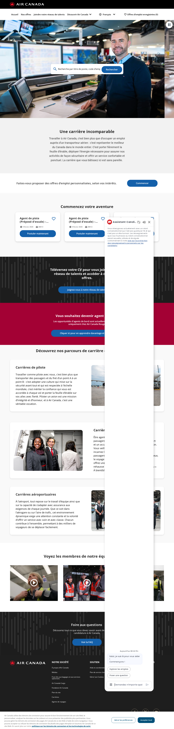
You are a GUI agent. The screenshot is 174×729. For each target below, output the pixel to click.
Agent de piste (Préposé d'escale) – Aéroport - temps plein (35, 220)
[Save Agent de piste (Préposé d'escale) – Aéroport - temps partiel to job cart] (103, 219)
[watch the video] (34, 583)
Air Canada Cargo (58, 683)
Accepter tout (146, 720)
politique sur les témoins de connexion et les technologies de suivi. (61, 726)
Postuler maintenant (37, 233)
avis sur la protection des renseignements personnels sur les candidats (127, 243)
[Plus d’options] (111, 684)
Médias (54, 672)
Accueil (14, 14)
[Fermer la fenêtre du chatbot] (149, 222)
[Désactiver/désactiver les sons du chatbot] (144, 222)
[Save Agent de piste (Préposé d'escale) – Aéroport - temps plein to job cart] (54, 219)
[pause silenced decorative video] (169, 24)
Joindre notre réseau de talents (49, 14)
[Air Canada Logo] (27, 4)
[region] (87, 720)
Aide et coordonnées (97, 668)
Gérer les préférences (123, 720)
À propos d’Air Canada (60, 668)
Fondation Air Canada (60, 688)
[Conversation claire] (139, 222)
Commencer (142, 183)
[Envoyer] (147, 684)
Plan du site (56, 692)
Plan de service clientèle (99, 672)
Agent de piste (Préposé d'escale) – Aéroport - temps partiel (82, 220)
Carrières (55, 697)
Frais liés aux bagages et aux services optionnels (66, 678)
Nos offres (26, 14)
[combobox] (76, 69)
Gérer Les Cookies (97, 677)
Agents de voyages (59, 702)
